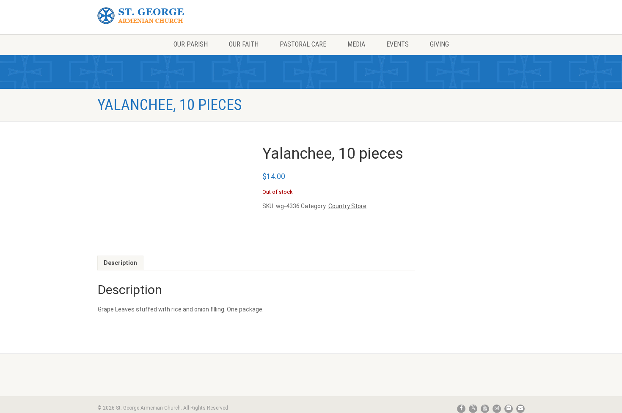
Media (356, 44)
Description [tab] (120, 262)
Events (397, 44)
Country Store (347, 206)
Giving (439, 44)
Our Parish (190, 44)
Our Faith (244, 44)
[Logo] (164, 15)
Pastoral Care (303, 44)
